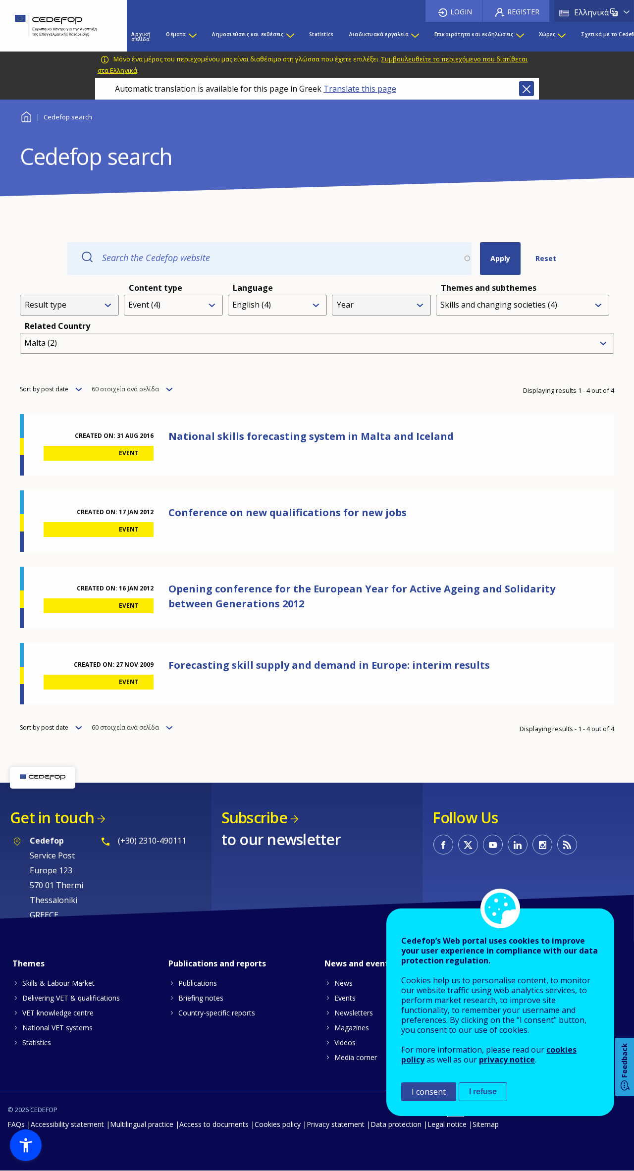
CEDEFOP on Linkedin (518, 844)
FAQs (16, 1124)
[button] (26, 1145)
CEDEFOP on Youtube (493, 844)
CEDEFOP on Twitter (468, 844)
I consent (429, 1091)
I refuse (483, 1091)
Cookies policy (278, 1124)
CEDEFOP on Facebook (443, 844)
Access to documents (214, 1124)
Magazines (351, 1027)
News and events (358, 963)
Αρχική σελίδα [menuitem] (141, 37)
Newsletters (353, 1012)
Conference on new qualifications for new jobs (287, 512)
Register (523, 11)
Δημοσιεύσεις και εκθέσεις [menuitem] (247, 34)
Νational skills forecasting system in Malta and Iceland (311, 436)
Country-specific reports (216, 1012)
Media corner (355, 1057)
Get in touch (52, 817)
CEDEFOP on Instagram (542, 844)
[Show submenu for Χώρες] (561, 37)
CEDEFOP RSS (567, 844)
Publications (197, 983)
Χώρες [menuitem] (547, 34)
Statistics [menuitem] (321, 34)
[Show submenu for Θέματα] (192, 37)
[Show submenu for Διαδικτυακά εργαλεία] (414, 37)
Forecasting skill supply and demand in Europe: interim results (329, 665)
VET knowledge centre (58, 1012)
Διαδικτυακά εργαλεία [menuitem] (379, 34)
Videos (345, 1042)
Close (526, 88)
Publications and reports (217, 963)
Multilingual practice (141, 1124)
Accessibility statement (67, 1124)
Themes (28, 963)
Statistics (36, 1042)
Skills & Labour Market (58, 983)
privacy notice (507, 1059)
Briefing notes (200, 998)
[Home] (56, 26)
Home (26, 115)
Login (461, 11)
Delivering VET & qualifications (71, 998)
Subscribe (254, 817)
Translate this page (359, 88)
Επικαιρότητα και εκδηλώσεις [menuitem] (473, 34)
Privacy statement (336, 1124)
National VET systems (57, 1027)
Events (345, 998)
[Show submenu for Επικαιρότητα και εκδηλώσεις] (519, 37)
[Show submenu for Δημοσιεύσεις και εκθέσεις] (290, 37)
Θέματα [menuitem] (176, 34)
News (343, 983)
